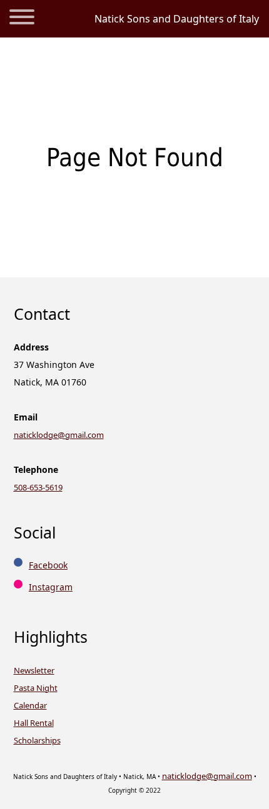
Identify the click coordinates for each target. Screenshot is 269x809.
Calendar (30, 705)
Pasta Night (36, 687)
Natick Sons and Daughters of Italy (176, 19)
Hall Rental (34, 722)
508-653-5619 (38, 487)
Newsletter (34, 670)
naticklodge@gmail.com (59, 434)
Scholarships (37, 740)
